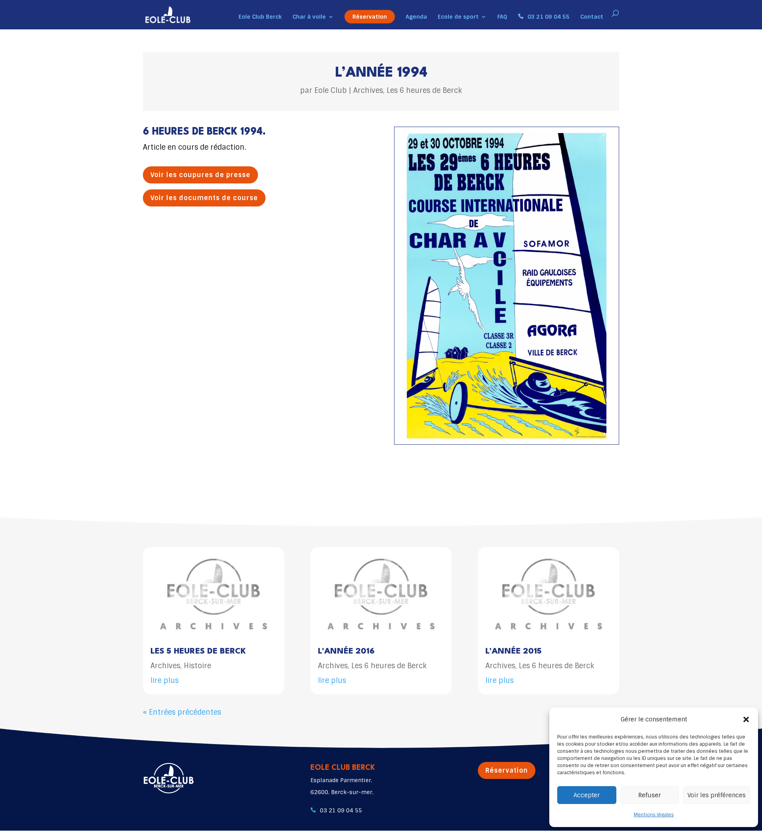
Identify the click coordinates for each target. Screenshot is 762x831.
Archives (368, 90)
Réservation (369, 16)
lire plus (164, 680)
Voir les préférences (716, 795)
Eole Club (330, 90)
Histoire (197, 666)
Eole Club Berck (260, 17)
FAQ (502, 17)
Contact (591, 17)
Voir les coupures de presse (200, 175)
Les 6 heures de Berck (424, 90)
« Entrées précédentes (182, 712)
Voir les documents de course (204, 198)
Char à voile (309, 17)
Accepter (586, 795)
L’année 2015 (513, 652)
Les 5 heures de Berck (198, 652)
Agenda (416, 17)
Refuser (649, 795)
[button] (746, 719)
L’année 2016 (346, 652)
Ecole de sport (458, 17)
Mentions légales (654, 815)
